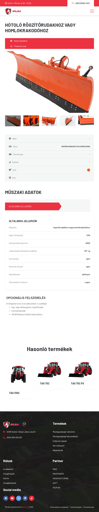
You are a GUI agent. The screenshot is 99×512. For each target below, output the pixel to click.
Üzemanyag (51, 154)
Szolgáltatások (9, 483)
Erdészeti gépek (60, 441)
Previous (2, 119)
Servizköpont (58, 445)
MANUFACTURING (60, 478)
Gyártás (51, 162)
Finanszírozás (88, 507)
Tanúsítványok (75, 507)
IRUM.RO (56, 487)
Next (97, 119)
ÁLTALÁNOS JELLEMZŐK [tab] (20, 206)
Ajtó (14, 177)
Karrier (6, 478)
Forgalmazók (8, 473)
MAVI (55, 469)
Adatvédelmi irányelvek (59, 507)
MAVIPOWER (58, 473)
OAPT (55, 483)
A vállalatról (8, 469)
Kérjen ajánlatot (20, 41)
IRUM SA (25, 507)
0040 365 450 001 (14, 437)
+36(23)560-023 (82, 3)
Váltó (51, 138)
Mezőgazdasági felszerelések (65, 436)
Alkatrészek (58, 450)
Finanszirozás (20, 46)
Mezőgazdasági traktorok (64, 431)
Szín (14, 170)
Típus (51, 146)
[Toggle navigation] (92, 11)
